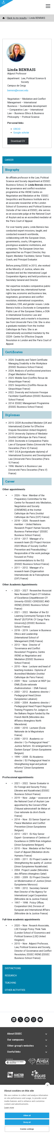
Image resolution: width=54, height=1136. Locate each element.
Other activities (15, 990)
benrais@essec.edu (17, 90)
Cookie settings (27, 1129)
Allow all (27, 1115)
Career (9, 159)
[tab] (27, 1034)
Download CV (18, 141)
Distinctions (13, 968)
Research (11, 975)
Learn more (9, 1107)
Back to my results (17, 18)
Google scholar (21, 132)
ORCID (16, 129)
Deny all (27, 1122)
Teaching (10, 982)
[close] (47, 1085)
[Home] (3, 18)
